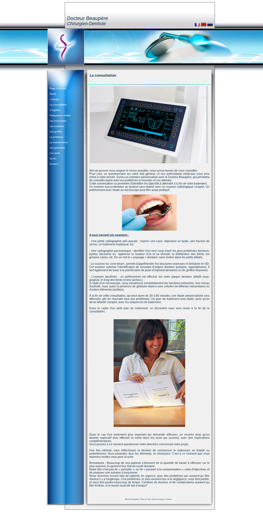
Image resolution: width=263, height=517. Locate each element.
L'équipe (54, 99)
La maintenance (59, 142)
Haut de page (158, 499)
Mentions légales (132, 499)
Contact (54, 163)
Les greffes (56, 131)
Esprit (53, 93)
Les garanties (57, 147)
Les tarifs (55, 153)
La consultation (58, 104)
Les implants (57, 126)
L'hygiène (55, 110)
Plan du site (145, 499)
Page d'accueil (58, 88)
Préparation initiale (60, 115)
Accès (53, 158)
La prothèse (56, 136)
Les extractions (58, 120)
